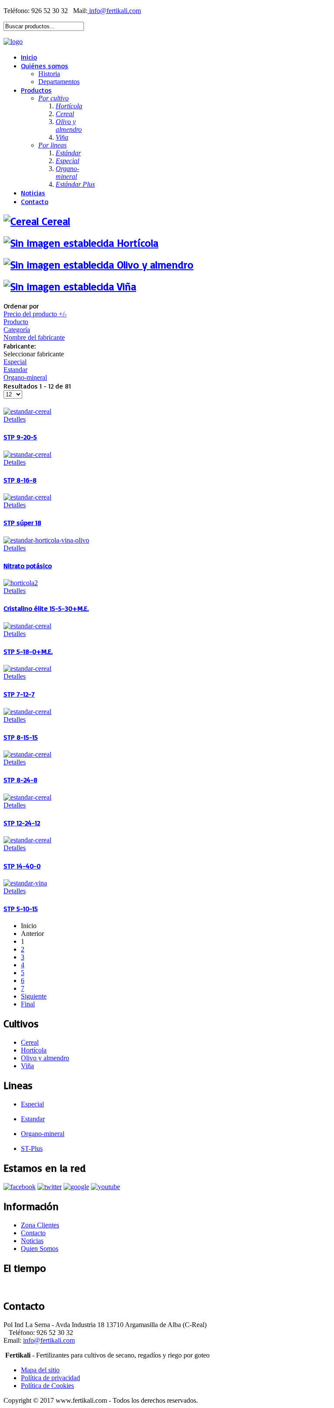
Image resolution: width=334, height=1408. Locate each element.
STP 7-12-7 (19, 694)
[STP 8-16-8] (27, 454)
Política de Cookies (47, 1385)
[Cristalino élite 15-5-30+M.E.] (20, 583)
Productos (36, 90)
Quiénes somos (44, 65)
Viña (27, 1065)
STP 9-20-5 (20, 436)
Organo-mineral (25, 377)
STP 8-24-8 (20, 779)
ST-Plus (32, 1148)
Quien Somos (39, 1248)
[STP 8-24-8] (27, 754)
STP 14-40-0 (21, 866)
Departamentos (59, 81)
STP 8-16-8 (20, 480)
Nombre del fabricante (34, 337)
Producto (15, 321)
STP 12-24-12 (21, 822)
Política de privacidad (50, 1377)
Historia (49, 73)
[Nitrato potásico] (46, 540)
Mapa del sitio (40, 1370)
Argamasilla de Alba (30, 1286)
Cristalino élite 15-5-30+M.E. (46, 608)
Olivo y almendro (45, 1058)
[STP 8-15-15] (27, 711)
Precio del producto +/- (35, 314)
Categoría (16, 329)
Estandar (15, 369)
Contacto (34, 201)
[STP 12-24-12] (27, 797)
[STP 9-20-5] (27, 411)
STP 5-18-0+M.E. (28, 651)
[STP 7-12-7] (27, 668)
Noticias (33, 192)
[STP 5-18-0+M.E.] (27, 626)
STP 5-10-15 (20, 908)
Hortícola (34, 1050)
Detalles (14, 419)
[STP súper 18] (27, 497)
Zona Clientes (40, 1225)
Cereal (30, 1042)
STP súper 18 (22, 522)
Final (28, 1004)
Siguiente (34, 996)
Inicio (29, 57)
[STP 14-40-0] (27, 840)
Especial (15, 361)
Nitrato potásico (27, 565)
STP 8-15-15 (20, 737)
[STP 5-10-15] (25, 883)
